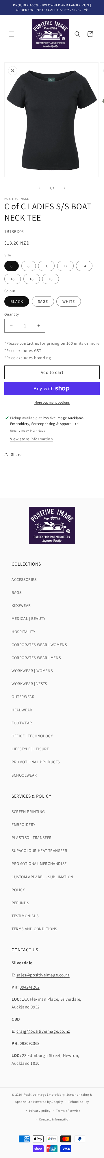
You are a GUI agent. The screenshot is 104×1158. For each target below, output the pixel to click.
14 (84, 265)
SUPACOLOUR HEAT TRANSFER (39, 850)
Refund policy (78, 1102)
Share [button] (16, 454)
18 (31, 278)
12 (65, 265)
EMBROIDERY (24, 824)
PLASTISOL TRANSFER (32, 837)
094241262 (29, 987)
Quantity (11, 314)
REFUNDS (20, 902)
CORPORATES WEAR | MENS (36, 657)
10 (46, 265)
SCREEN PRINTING (28, 811)
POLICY (18, 889)
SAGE (43, 301)
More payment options (52, 402)
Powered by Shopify (48, 1102)
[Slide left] (39, 188)
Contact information (54, 1119)
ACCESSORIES (24, 579)
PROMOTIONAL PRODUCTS (36, 761)
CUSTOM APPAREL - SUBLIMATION (42, 876)
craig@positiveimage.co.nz (43, 1031)
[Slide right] (64, 188)
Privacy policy (40, 1111)
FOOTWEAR (22, 723)
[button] (11, 34)
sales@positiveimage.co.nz (43, 975)
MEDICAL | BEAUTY (29, 618)
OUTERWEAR (23, 696)
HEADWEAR (22, 710)
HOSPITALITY (24, 631)
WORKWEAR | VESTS (29, 683)
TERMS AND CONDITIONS (34, 928)
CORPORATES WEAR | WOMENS (39, 644)
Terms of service (68, 1111)
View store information (31, 438)
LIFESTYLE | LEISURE (30, 749)
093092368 (29, 1043)
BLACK (16, 301)
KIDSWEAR (21, 605)
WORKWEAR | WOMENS (32, 670)
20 (50, 278)
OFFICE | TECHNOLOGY (32, 736)
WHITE (68, 301)
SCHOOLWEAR (24, 775)
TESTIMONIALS (25, 915)
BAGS (16, 592)
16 (12, 278)
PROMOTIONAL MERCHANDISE (39, 863)
